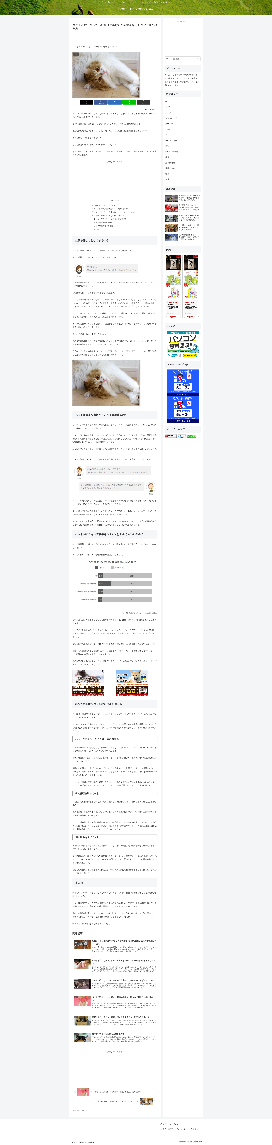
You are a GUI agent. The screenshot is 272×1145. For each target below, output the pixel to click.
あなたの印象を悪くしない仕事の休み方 (109, 216)
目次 (112, 200)
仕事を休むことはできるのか (105, 205)
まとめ (96, 229)
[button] (143, 102)
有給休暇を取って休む (104, 222)
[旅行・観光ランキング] (171, 436)
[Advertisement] (114, 36)
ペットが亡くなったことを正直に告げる (111, 219)
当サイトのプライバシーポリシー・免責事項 (179, 1129)
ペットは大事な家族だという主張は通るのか (111, 209)
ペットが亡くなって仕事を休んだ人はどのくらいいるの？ (116, 212)
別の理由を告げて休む (104, 226)
